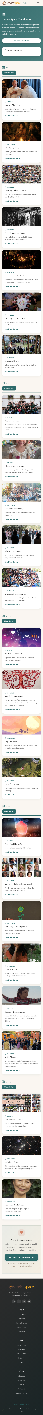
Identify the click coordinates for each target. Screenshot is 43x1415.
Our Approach (22, 1354)
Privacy (19, 1393)
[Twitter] (19, 1301)
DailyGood (21, 1319)
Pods (25, 3)
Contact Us (22, 1389)
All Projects (22, 1314)
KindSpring (21, 1332)
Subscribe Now (23, 41)
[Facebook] (14, 1301)
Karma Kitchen (21, 1323)
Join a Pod (21, 1350)
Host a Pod (21, 1358)
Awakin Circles (22, 1327)
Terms (24, 1393)
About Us (21, 1376)
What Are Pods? (21, 1345)
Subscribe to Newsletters (22, 1257)
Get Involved (21, 1380)
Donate (21, 1385)
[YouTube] (29, 1301)
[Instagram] (24, 1301)
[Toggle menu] (38, 3)
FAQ (21, 1362)
